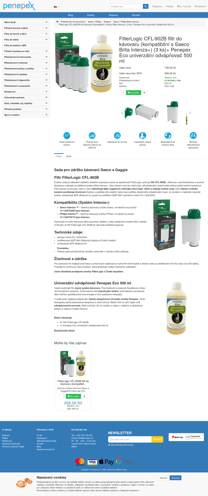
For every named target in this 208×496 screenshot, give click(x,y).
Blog (70, 15)
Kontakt (136, 15)
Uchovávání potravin (14, 97)
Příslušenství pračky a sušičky (19, 68)
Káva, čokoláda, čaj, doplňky (18, 103)
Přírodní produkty (12, 109)
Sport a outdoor (12, 114)
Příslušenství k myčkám (15, 74)
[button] (46, 22)
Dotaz (68, 156)
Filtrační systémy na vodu (16, 51)
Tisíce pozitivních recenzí (66, 143)
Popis (58, 156)
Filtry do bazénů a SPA (15, 45)
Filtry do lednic (11, 39)
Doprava (113, 15)
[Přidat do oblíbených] (144, 92)
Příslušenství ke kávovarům (17, 56)
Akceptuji (175, 477)
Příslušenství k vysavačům (17, 85)
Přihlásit (169, 6)
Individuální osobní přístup (142, 143)
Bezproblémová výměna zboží (168, 143)
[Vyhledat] (145, 6)
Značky (91, 15)
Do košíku (134, 92)
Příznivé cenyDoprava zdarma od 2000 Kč (92, 144)
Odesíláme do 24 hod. (117, 141)
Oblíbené (201, 6)
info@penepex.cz (85, 438)
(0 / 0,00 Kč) (185, 6)
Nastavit (163, 477)
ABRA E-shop (121, 469)
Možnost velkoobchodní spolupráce (193, 144)
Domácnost (9, 91)
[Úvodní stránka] (57, 21)
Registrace (157, 6)
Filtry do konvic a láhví (15, 33)
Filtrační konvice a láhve (16, 28)
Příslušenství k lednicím (15, 62)
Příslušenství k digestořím (17, 80)
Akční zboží (10, 22)
